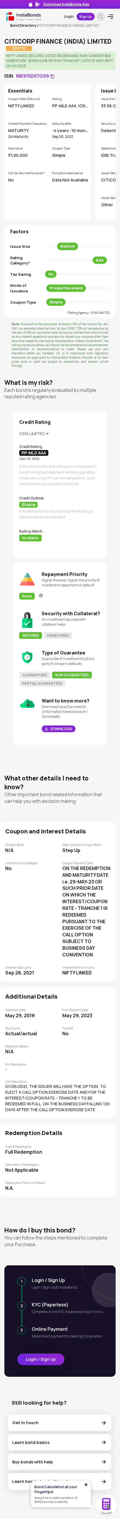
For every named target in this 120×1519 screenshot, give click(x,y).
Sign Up (86, 16)
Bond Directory (23, 25)
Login (69, 16)
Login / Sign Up (41, 1359)
